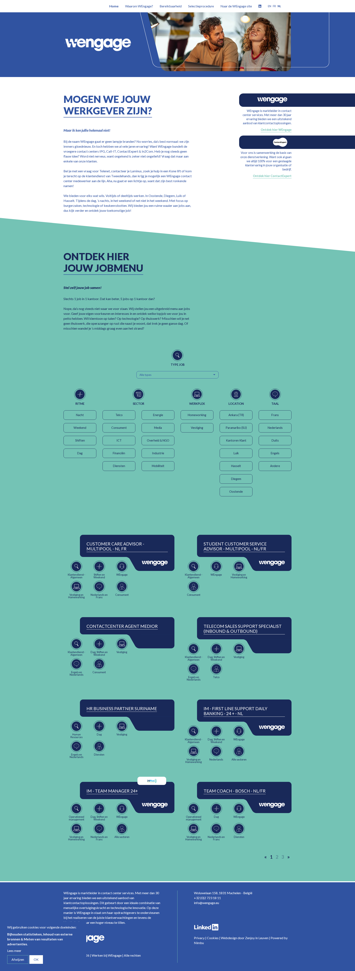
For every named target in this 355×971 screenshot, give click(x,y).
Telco (119, 415)
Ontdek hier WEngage (276, 129)
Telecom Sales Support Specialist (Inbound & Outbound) (243, 629)
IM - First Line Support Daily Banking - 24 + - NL (235, 711)
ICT (119, 440)
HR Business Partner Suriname (121, 708)
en (269, 6)
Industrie (158, 453)
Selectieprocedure (201, 6)
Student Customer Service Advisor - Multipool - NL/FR (235, 546)
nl (279, 6)
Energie (158, 415)
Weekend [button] (80, 427)
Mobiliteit (158, 466)
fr (274, 6)
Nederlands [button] (275, 427)
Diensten (119, 466)
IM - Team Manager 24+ (112, 790)
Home (114, 6)
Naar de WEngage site (236, 6)
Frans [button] (275, 415)
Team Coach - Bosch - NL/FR (235, 790)
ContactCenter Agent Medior (122, 626)
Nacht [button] (80, 415)
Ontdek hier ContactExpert (272, 176)
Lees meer (14, 951)
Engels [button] (275, 453)
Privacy (199, 938)
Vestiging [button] (197, 427)
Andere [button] (275, 466)
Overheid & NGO (158, 440)
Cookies (213, 938)
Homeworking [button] (197, 415)
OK (36, 959)
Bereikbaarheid (171, 6)
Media (158, 427)
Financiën (119, 453)
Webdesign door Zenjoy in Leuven (244, 938)
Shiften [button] (80, 440)
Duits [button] (275, 440)
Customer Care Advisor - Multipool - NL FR (115, 546)
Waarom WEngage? (139, 6)
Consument (119, 427)
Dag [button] (80, 453)
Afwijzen (18, 959)
